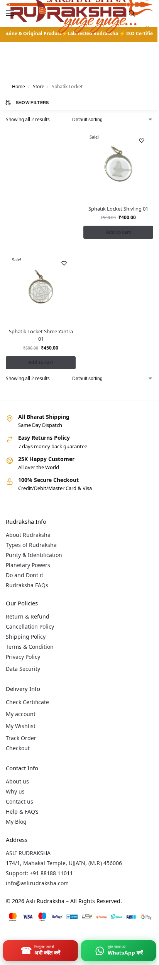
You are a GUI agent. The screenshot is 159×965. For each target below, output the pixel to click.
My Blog (16, 821)
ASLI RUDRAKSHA (28, 853)
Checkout (18, 748)
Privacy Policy (23, 656)
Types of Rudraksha (31, 544)
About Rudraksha (28, 534)
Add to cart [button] (118, 232)
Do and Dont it (24, 575)
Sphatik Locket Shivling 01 (118, 208)
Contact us (19, 801)
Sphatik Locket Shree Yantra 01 (41, 335)
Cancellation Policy (30, 626)
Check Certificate (27, 702)
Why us (15, 791)
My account (21, 714)
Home (18, 86)
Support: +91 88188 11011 (39, 873)
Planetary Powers (28, 565)
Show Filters (32, 102)
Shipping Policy (26, 636)
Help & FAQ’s (22, 811)
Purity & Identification (34, 555)
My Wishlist (21, 726)
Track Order (21, 738)
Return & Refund (27, 616)
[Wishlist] (141, 140)
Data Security (23, 668)
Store (38, 86)
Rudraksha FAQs (27, 585)
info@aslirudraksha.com (37, 883)
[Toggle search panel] (132, 13)
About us (17, 781)
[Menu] (17, 13)
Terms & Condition (30, 646)
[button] (146, 32)
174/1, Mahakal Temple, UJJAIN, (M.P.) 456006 (64, 863)
